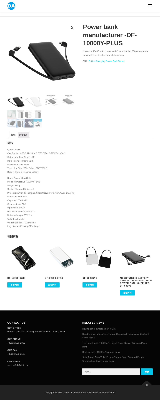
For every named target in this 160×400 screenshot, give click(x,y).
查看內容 (14, 285)
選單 (149, 6)
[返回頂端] (146, 385)
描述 (13, 135)
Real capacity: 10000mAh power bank (101, 352)
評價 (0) (23, 135)
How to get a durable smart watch (99, 329)
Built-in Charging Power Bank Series (106, 61)
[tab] (13, 135)
